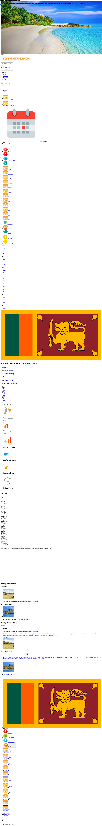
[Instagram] (52, 822)
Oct (4, 397)
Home (4, 72)
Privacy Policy (6, 814)
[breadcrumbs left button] (1, 82)
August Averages (9, 374)
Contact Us (5, 816)
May (4, 391)
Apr (4, 390)
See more (3, 625)
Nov (4, 398)
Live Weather (8, 370)
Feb (4, 387)
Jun (4, 392)
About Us (5, 815)
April (4, 79)
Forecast (6, 367)
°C (1, 546)
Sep (4, 396)
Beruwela (5, 77)
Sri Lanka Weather (10, 383)
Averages (5, 78)
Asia (4, 73)
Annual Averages (9, 380)
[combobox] (7, 63)
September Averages (10, 377)
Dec (4, 400)
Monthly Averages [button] (12, 164)
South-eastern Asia (7, 74)
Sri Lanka (5, 76)
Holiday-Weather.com (5, 67)
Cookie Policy (6, 813)
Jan (4, 386)
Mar (4, 388)
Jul (4, 393)
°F (1, 547)
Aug (4, 395)
